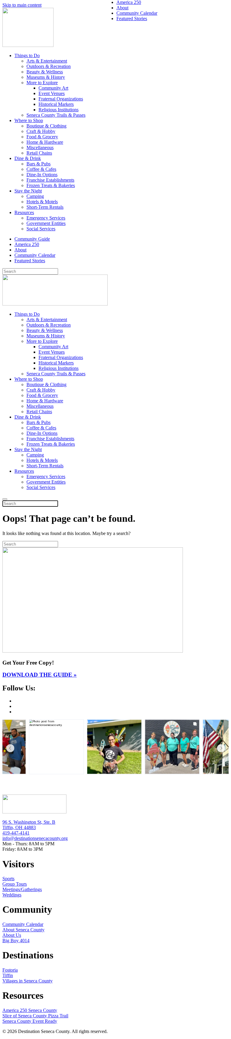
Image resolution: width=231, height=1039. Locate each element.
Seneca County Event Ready (29, 1021)
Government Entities (46, 223)
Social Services (40, 228)
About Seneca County (23, 929)
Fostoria (10, 970)
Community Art (53, 88)
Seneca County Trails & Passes (55, 115)
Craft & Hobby (40, 131)
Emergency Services (45, 217)
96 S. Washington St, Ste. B (28, 822)
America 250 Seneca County (29, 1010)
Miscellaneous (40, 147)
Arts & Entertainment (46, 60)
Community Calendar (34, 255)
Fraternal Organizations (60, 98)
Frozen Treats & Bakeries (50, 185)
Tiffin (7, 975)
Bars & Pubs (38, 163)
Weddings (11, 894)
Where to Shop (28, 120)
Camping (35, 196)
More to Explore (42, 82)
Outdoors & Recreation (48, 66)
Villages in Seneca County (27, 980)
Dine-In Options (41, 174)
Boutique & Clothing (46, 125)
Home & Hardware (44, 142)
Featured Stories (29, 260)
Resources (24, 212)
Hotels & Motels (42, 201)
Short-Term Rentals (44, 207)
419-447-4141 (15, 832)
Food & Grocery (42, 136)
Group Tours (14, 884)
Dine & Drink (27, 158)
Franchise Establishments (50, 180)
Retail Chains (39, 152)
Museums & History (45, 77)
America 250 (26, 244)
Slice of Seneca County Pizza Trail (35, 1015)
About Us (11, 935)
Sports (8, 878)
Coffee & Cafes (41, 169)
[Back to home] (28, 45)
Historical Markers (56, 104)
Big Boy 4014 (15, 940)
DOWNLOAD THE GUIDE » (39, 675)
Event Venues (51, 93)
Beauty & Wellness (44, 71)
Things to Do (27, 55)
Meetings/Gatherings (22, 889)
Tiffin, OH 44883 (19, 827)
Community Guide (32, 238)
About (20, 249)
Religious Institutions (58, 109)
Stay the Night (28, 190)
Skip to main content (22, 5)
